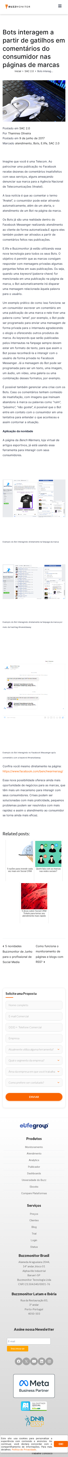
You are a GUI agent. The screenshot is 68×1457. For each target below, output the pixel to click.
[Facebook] (18, 1361)
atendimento (23, 143)
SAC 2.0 (24, 128)
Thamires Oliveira (19, 133)
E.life (44, 143)
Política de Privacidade (24, 1449)
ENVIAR (34, 1096)
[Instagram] (49, 1361)
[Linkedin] (42, 1361)
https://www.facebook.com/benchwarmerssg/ (33, 771)
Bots (36, 143)
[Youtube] (34, 1361)
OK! (61, 1444)
